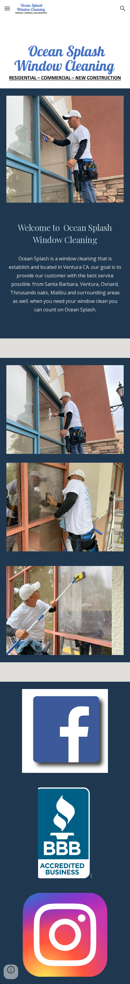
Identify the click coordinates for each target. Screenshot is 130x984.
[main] (65, 233)
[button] (7, 8)
